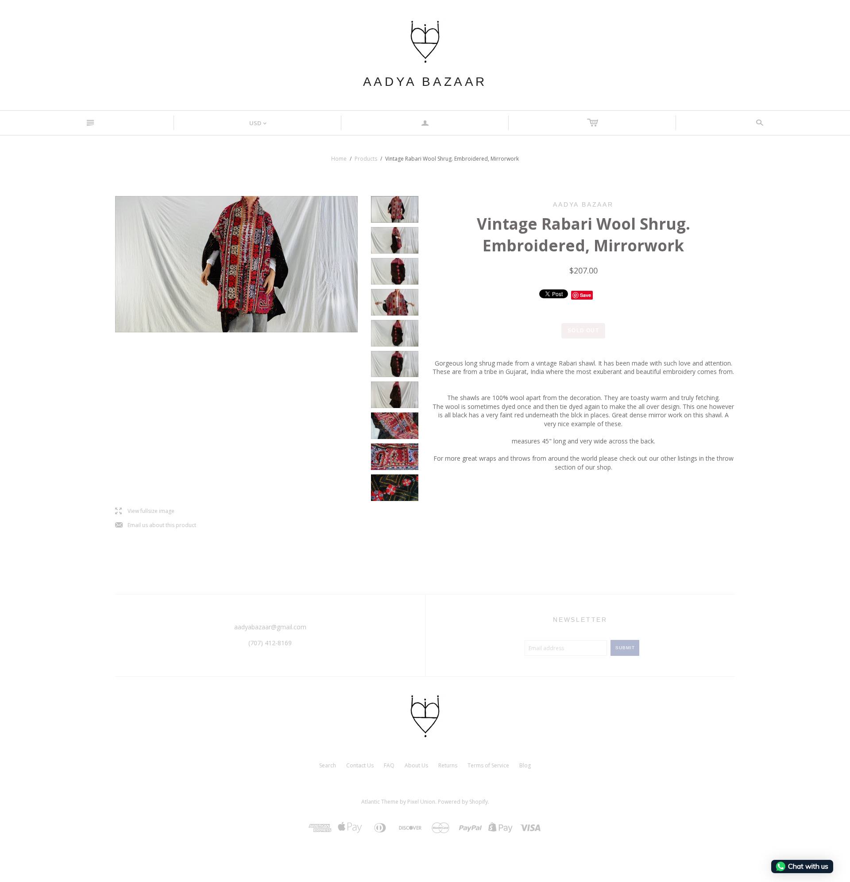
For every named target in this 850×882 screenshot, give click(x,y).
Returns (447, 765)
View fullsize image (144, 511)
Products (366, 158)
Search (327, 765)
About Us (416, 765)
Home (339, 158)
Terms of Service (488, 765)
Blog (525, 765)
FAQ (389, 765)
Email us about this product (155, 525)
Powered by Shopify (463, 801)
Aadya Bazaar (425, 82)
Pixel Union (421, 801)
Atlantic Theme (379, 801)
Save (585, 295)
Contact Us (360, 765)
